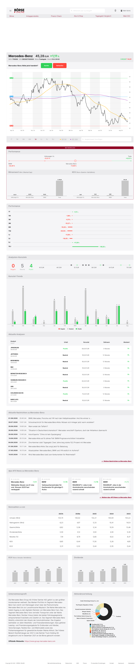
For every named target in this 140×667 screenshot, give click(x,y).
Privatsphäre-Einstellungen (98, 663)
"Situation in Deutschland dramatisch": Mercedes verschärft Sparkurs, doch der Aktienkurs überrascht (67, 430)
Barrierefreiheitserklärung (54, 663)
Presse (85, 663)
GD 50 (63, 139)
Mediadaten (131, 663)
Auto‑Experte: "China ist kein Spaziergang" (44, 434)
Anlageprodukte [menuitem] (32, 16)
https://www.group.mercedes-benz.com (40, 641)
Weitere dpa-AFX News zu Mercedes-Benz (116, 497)
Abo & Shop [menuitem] (78, 16)
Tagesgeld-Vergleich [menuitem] (103, 16)
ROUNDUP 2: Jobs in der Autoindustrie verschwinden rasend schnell (84, 487)
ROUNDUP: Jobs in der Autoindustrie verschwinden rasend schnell (114, 487)
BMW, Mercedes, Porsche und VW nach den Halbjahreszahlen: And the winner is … (60, 418)
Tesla (129, 156)
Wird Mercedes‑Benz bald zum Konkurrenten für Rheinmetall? (51, 455)
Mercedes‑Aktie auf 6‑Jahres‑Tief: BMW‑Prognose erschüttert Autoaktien (56, 438)
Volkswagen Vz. (49, 156)
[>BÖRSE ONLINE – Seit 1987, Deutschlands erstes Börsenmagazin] (19, 10)
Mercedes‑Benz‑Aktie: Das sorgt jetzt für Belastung (48, 446)
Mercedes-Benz (71, 164)
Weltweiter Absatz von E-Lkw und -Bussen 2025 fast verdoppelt (22, 487)
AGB (77, 663)
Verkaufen (59, 65)
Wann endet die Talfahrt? (38, 426)
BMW (10, 164)
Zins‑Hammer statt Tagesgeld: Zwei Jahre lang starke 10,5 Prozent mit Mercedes (59, 442)
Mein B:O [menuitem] (126, 16)
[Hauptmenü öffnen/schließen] (10, 10)
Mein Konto (126, 10)
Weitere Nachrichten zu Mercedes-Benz (117, 461)
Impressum (121, 663)
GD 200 (75, 139)
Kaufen (46, 65)
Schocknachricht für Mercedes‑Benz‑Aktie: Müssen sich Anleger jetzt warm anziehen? (61, 422)
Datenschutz (68, 663)
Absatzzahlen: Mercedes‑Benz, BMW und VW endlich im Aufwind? (53, 450)
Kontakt (112, 663)
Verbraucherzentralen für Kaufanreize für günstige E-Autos (52, 487)
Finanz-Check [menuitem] (56, 16)
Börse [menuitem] (12, 16)
